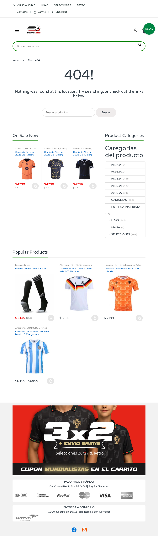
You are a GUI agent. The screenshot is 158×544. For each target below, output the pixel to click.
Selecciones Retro (132, 265)
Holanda (108, 265)
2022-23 (117, 165)
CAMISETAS (119, 199)
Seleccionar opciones (35, 186)
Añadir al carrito (50, 318)
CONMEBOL (33, 328)
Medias (115, 227)
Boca (56, 148)
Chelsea (87, 148)
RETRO (81, 5)
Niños (27, 265)
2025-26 (19, 148)
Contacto (22, 11)
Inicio (16, 60)
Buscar (139, 46)
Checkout (61, 11)
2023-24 (117, 172)
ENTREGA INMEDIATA (125, 207)
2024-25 (117, 179)
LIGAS (44, 5)
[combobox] (73, 46)
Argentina (20, 328)
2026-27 (117, 193)
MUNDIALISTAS (26, 5)
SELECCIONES (62, 5)
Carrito (42, 11)
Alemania (65, 265)
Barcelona (30, 148)
